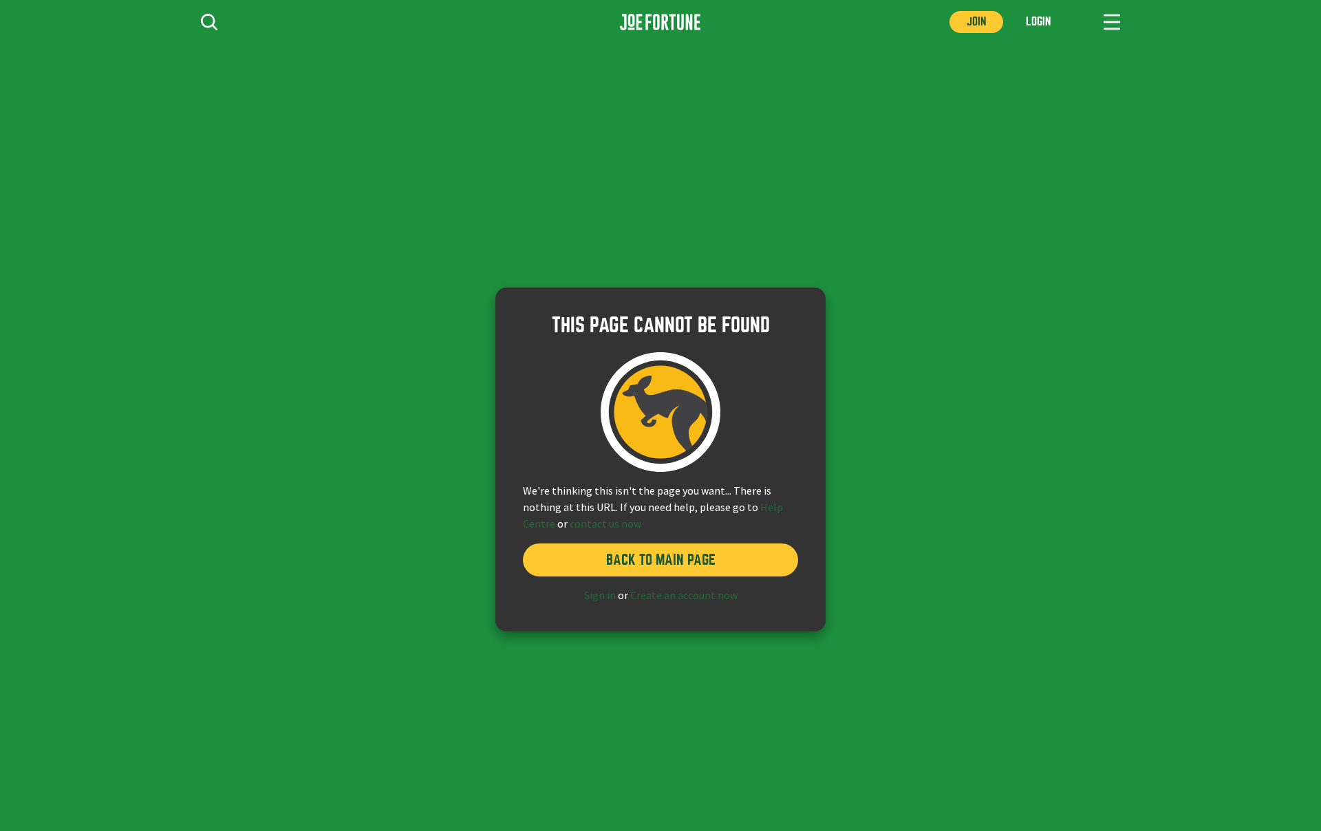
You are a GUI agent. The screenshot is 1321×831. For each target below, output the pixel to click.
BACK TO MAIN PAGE (661, 559)
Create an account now (684, 596)
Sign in (600, 596)
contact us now (605, 524)
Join (976, 22)
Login (1038, 22)
